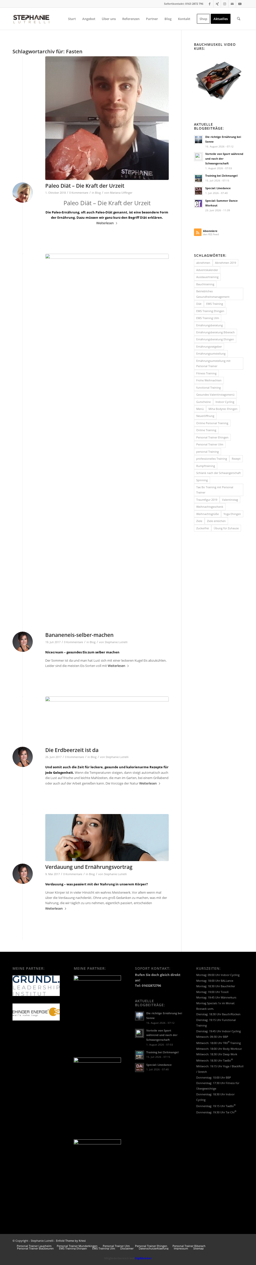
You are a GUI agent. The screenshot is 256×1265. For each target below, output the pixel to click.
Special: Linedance (218, 188)
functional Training (208, 387)
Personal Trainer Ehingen (212, 437)
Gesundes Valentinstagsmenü (215, 394)
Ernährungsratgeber (209, 346)
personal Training (207, 451)
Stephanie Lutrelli (116, 642)
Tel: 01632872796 (148, 985)
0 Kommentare (78, 192)
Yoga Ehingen (232, 514)
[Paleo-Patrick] (107, 118)
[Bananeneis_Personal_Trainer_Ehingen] (107, 441)
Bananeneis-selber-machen (79, 634)
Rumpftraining (205, 466)
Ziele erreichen (216, 521)
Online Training (206, 430)
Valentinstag (230, 499)
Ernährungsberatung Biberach (215, 332)
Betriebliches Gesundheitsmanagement (213, 293)
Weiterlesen (105, 223)
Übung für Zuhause (226, 528)
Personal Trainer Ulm (209, 444)
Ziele (199, 521)
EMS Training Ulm (207, 318)
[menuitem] (72, 19)
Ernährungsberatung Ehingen (215, 339)
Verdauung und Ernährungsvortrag (88, 866)
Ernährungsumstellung (211, 353)
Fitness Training (206, 373)
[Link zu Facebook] (209, 4)
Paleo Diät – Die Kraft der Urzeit (84, 185)
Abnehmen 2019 (225, 263)
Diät (199, 304)
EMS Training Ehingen (210, 311)
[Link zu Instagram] (224, 4)
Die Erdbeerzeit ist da (71, 749)
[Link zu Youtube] (240, 4)
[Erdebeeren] (107, 720)
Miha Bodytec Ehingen (223, 409)
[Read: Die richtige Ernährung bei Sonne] (198, 139)
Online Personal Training (212, 423)
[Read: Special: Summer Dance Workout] (198, 203)
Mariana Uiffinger (121, 192)
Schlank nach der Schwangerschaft (218, 473)
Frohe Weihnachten (209, 380)
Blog (98, 192)
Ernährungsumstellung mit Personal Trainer (213, 363)
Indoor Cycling (225, 402)
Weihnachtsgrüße (207, 514)
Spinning (202, 480)
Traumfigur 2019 (206, 499)
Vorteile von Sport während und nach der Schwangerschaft (162, 1035)
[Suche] (239, 19)
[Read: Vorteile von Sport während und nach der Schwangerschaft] (198, 156)
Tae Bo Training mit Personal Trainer (214, 489)
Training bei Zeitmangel (221, 175)
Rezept (236, 458)
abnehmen (203, 263)
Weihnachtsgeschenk (209, 507)
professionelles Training (211, 458)
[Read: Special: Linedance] (198, 190)
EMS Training (214, 304)
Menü (200, 409)
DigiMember (143, 1258)
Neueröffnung (205, 416)
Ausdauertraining (207, 277)
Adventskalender (207, 270)
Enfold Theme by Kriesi (71, 1240)
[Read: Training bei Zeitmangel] (198, 178)
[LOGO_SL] (31, 19)
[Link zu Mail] (232, 4)
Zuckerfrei (202, 528)
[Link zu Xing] (217, 4)
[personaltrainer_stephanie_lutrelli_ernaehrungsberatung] (107, 837)
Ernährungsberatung (209, 325)
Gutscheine (203, 402)
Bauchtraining (205, 284)
